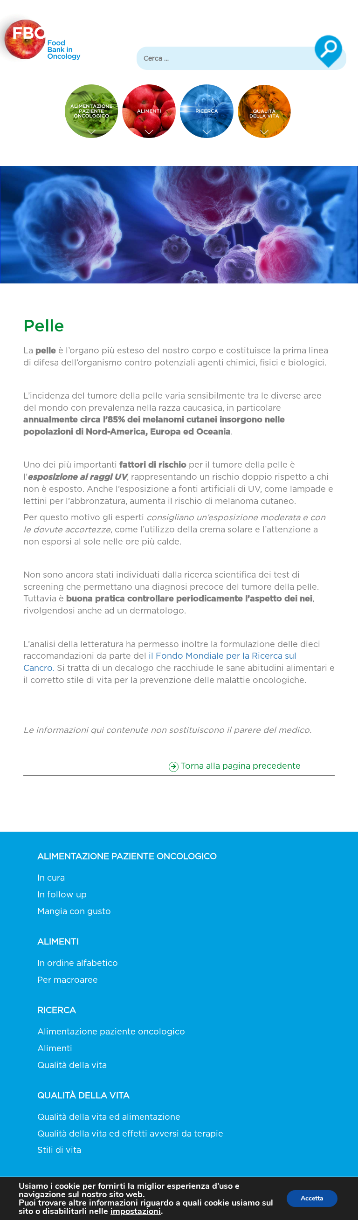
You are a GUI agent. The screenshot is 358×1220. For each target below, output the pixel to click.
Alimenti (54, 1048)
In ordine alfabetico (77, 963)
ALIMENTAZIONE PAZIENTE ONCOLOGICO (127, 856)
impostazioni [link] (135, 1211)
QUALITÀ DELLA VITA (83, 1095)
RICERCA (56, 1010)
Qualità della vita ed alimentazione (108, 1117)
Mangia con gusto (74, 911)
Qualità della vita (72, 1065)
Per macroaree (67, 980)
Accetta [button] (312, 1198)
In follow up (62, 894)
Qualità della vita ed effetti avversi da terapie (130, 1133)
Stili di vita (59, 1150)
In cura (51, 877)
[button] (239, 765)
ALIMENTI (58, 941)
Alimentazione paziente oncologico (111, 1031)
